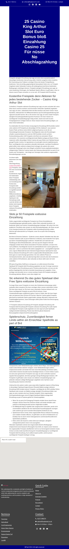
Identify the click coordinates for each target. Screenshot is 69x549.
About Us (38, 493)
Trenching (4, 519)
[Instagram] (29, 4)
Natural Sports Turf (6, 534)
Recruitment (39, 502)
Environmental (5, 531)
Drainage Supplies (41, 496)
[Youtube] (39, 4)
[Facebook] (32, 4)
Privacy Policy (39, 509)
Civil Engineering (6, 525)
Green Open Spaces (7, 528)
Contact (37, 505)
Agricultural (4, 522)
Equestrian (4, 537)
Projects (37, 499)
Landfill (3, 540)
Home (37, 490)
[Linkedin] (36, 4)
